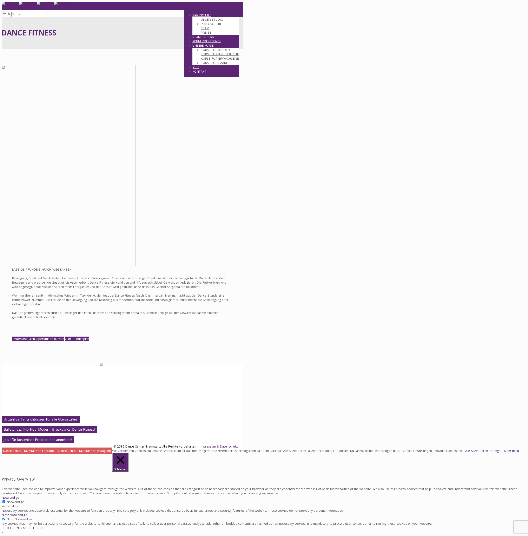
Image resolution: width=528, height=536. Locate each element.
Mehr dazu (511, 451)
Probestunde (45, 439)
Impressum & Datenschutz (219, 446)
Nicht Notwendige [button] (14, 515)
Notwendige (15, 502)
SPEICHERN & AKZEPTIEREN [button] (23, 528)
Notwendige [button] (10, 497)
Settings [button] (495, 451)
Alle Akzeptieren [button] (476, 451)
